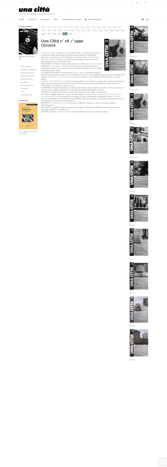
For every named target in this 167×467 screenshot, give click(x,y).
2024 (54, 27)
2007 (66, 30)
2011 (43, 30)
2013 (114, 27)
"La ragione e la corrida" (60, 103)
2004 (83, 30)
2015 (104, 27)
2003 (89, 30)
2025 (49, 27)
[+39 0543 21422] (141, 2)
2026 (43, 27)
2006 (72, 30)
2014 (109, 27)
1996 (43, 34)
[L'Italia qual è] (28, 116)
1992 (65, 34)
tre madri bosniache (64, 77)
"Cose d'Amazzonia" (48, 96)
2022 (65, 27)
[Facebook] (132, 2)
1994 (54, 34)
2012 (120, 27)
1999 (111, 30)
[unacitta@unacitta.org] (146, 2)
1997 (122, 30)
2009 (54, 30)
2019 (82, 27)
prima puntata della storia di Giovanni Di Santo (103, 94)
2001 (100, 30)
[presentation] (17, 116)
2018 (87, 27)
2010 (48, 30)
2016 (98, 27)
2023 (60, 27)
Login (22, 2)
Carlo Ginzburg (95, 64)
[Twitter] (136, 2)
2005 (77, 30)
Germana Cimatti (64, 112)
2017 (93, 27)
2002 (95, 30)
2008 (60, 30)
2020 (76, 27)
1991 (70, 34)
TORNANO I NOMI (48, 53)
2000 (106, 30)
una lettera (56, 66)
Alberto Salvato (79, 72)
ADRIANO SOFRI (59, 81)
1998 (117, 30)
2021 (71, 27)
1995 (49, 34)
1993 (59, 34)
